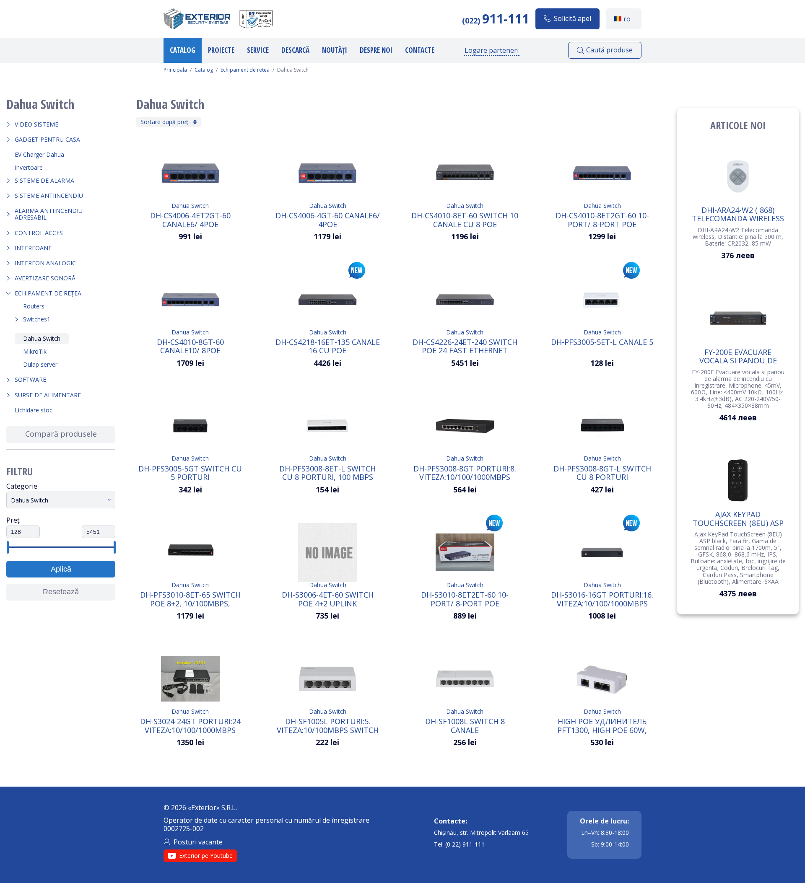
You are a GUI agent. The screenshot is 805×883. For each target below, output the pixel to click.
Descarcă (295, 50)
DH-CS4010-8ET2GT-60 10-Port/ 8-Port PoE (602, 219)
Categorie (21, 486)
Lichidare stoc (33, 410)
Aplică (61, 569)
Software (30, 379)
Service (258, 50)
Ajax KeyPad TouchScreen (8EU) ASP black (738, 518)
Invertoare (29, 167)
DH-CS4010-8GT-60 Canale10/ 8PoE (190, 346)
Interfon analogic (45, 263)
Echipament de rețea (245, 70)
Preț (13, 520)
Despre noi (376, 50)
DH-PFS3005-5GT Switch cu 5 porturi (190, 472)
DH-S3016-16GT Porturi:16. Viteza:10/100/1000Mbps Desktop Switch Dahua (602, 598)
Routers (33, 306)
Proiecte (221, 50)
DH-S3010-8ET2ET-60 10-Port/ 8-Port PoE (465, 598)
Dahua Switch (41, 338)
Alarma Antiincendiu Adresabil (49, 214)
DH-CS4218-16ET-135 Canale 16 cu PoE (327, 346)
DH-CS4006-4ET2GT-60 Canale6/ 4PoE (190, 219)
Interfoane (33, 248)
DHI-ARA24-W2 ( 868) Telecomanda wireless (738, 214)
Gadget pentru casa (47, 139)
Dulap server (40, 364)
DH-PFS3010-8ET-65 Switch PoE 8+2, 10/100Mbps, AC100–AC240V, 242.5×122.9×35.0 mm (190, 598)
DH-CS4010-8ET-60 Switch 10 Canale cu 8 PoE (464, 219)
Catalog (182, 50)
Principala (175, 70)
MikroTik (35, 351)
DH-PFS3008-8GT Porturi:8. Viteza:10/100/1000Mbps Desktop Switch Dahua (464, 472)
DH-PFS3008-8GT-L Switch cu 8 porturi (602, 472)
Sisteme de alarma (44, 180)
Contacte (419, 50)
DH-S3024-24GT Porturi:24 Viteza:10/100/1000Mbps (190, 725)
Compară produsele (61, 434)
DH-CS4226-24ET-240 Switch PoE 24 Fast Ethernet (465, 346)
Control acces (39, 233)
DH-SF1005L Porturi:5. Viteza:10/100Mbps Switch (328, 725)
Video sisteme (36, 124)
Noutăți (334, 50)
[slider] (7, 547)
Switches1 (36, 319)
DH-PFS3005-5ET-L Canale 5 (602, 342)
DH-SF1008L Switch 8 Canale (465, 725)
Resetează (61, 592)
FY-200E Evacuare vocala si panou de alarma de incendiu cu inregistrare (738, 356)
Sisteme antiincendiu (49, 195)
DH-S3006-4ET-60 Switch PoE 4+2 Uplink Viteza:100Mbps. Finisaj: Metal (328, 598)
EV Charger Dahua (39, 154)
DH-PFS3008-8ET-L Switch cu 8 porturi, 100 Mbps (327, 472)
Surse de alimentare (48, 395)
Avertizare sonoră (45, 278)
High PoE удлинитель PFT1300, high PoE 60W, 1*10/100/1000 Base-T (602, 725)
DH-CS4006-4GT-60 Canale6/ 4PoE (327, 219)
